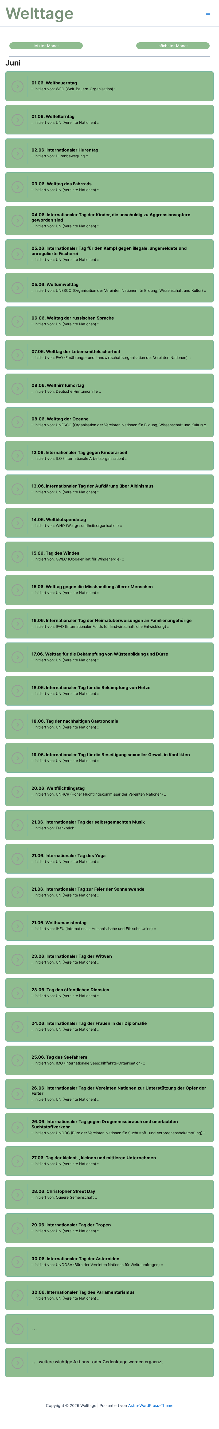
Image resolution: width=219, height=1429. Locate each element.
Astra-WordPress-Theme (150, 1405)
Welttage (39, 13)
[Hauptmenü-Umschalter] (208, 13)
